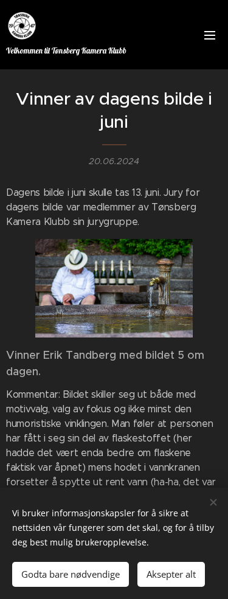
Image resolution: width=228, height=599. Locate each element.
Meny (210, 35)
